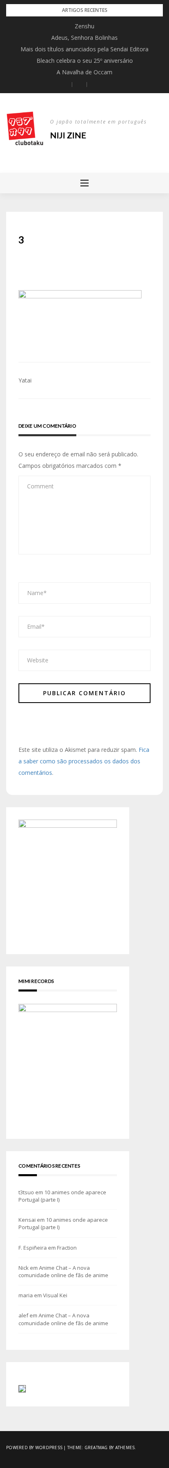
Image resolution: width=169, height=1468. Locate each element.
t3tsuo (26, 1192)
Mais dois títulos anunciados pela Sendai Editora (84, 49)
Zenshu (84, 26)
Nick (23, 1267)
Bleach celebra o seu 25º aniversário (85, 60)
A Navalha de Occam (84, 72)
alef (23, 1315)
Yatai (25, 380)
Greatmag (96, 1447)
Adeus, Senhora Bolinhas (84, 37)
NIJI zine (68, 135)
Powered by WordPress (34, 1447)
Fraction (67, 1247)
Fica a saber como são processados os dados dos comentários (83, 761)
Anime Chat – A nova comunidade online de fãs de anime (63, 1271)
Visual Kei (55, 1295)
